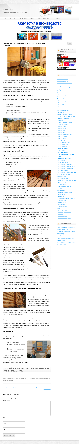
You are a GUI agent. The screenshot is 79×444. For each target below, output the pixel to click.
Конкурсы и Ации (62, 210)
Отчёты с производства (63, 174)
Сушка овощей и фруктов (64, 186)
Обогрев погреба (62, 138)
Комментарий (6, 400)
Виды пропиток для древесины (12, 387)
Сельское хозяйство (62, 178)
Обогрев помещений (62, 124)
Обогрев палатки (62, 136)
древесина (10, 380)
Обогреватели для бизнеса (64, 144)
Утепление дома (62, 140)
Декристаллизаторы (63, 148)
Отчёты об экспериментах (64, 158)
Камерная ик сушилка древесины (66, 100)
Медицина (59, 108)
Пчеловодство (62, 182)
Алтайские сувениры (62, 81)
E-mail (5, 423)
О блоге (5, 18)
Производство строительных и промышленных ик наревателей (36, 18)
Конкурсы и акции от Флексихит (66, 116)
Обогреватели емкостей (63, 146)
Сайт (4, 429)
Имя (4, 417)
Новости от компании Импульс (65, 114)
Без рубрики (60, 91)
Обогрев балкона (62, 126)
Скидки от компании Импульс (65, 122)
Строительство (61, 190)
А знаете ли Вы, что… (62, 79)
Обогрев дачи (61, 130)
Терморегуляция (62, 206)
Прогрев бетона (62, 196)
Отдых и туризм (61, 150)
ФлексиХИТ (9, 9)
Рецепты (61, 188)
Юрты (58, 208)
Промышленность (61, 176)
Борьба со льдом (62, 95)
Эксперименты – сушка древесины (67, 172)
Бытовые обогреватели (63, 93)
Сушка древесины (62, 106)
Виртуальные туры (63, 152)
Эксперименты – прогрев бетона (66, 164)
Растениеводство (62, 184)
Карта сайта (13, 18)
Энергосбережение (62, 204)
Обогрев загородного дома (65, 134)
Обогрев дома (61, 132)
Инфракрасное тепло (62, 96)
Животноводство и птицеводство (67, 180)
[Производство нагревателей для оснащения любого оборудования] (39, 40)
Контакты (58, 18)
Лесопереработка (61, 98)
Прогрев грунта (62, 202)
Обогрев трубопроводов (63, 142)
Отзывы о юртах (62, 216)
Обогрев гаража (62, 128)
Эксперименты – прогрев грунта (66, 166)
